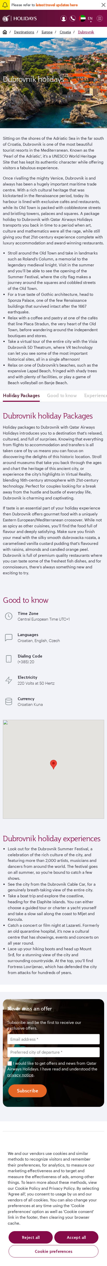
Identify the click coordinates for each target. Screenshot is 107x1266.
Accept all (76, 1237)
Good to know (62, 395)
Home (5, 32)
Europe (47, 32)
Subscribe (27, 1090)
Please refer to (44, 5)
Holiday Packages (21, 395)
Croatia (65, 32)
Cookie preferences (53, 1251)
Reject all (31, 1237)
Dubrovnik (86, 32)
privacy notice (20, 1074)
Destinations (24, 32)
